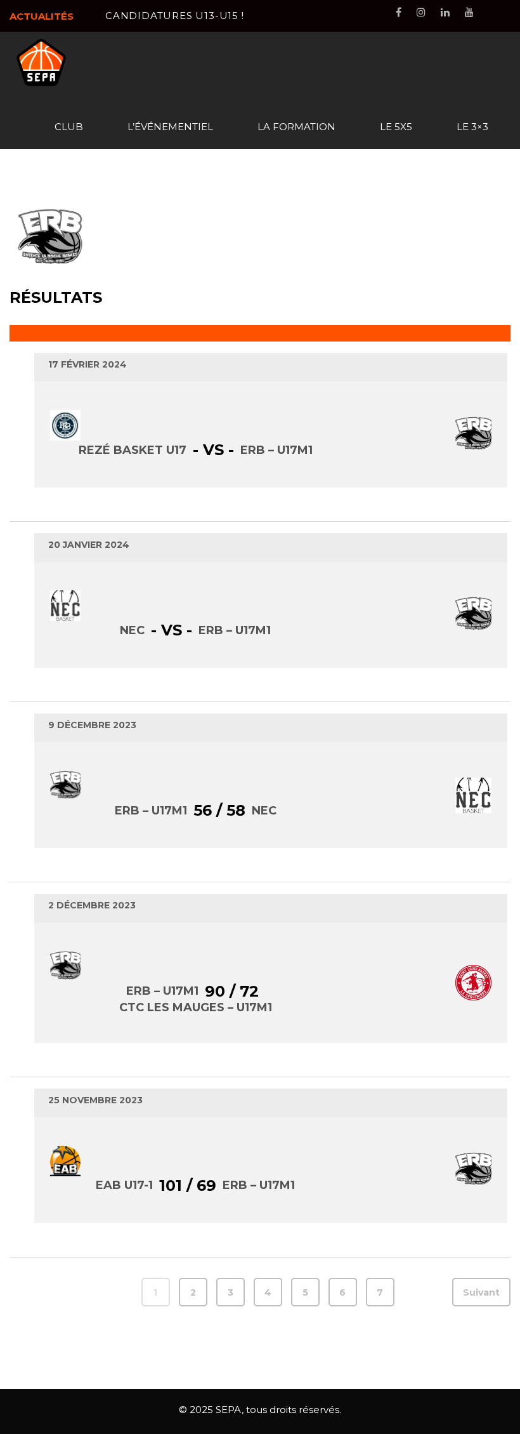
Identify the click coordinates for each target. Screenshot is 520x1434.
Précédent (46, 1292)
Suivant (481, 1292)
